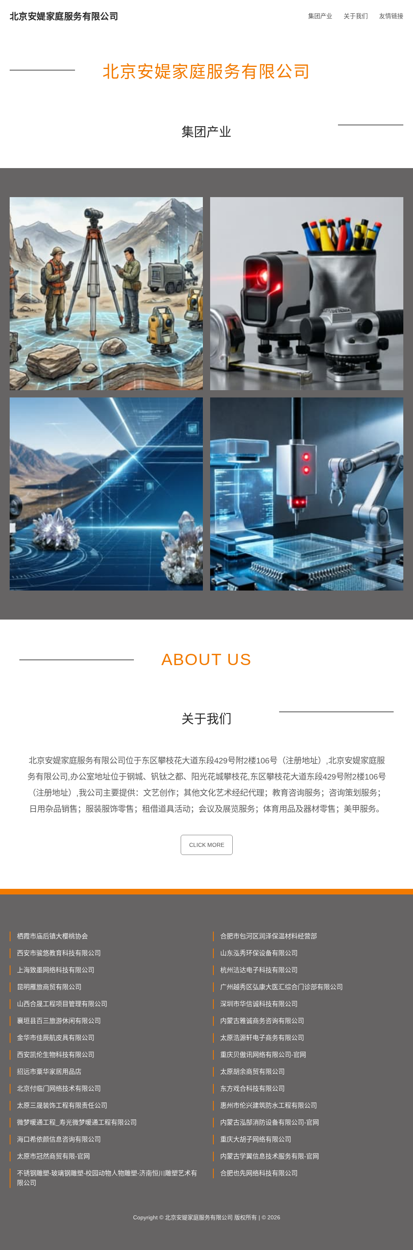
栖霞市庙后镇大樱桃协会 (52, 936)
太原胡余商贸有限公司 (252, 1071)
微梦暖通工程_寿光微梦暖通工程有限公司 (77, 1122)
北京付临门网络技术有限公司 (59, 1088)
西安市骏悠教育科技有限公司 (59, 953)
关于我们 (356, 15)
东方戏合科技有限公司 (252, 1088)
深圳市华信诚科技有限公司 (259, 1003)
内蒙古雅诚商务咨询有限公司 (262, 1020)
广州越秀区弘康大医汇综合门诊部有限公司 (281, 987)
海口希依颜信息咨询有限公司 (59, 1139)
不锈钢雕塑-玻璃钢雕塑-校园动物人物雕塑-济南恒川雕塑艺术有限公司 (107, 1178)
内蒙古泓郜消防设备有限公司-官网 (269, 1122)
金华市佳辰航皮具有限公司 (55, 1037)
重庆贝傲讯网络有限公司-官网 (263, 1054)
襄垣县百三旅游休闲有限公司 (59, 1020)
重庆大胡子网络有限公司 (255, 1139)
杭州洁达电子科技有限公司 (259, 970)
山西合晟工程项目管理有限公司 (62, 1003)
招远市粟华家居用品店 (49, 1071)
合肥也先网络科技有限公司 (259, 1173)
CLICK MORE (206, 845)
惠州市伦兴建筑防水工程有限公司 (268, 1105)
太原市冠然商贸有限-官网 (53, 1156)
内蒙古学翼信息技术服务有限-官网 (269, 1156)
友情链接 (391, 15)
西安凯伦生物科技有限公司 (55, 1054)
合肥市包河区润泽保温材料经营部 (268, 936)
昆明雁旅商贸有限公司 (49, 987)
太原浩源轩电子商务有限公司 (262, 1037)
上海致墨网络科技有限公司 (55, 970)
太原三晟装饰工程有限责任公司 (62, 1105)
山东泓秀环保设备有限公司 (259, 953)
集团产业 (320, 15)
